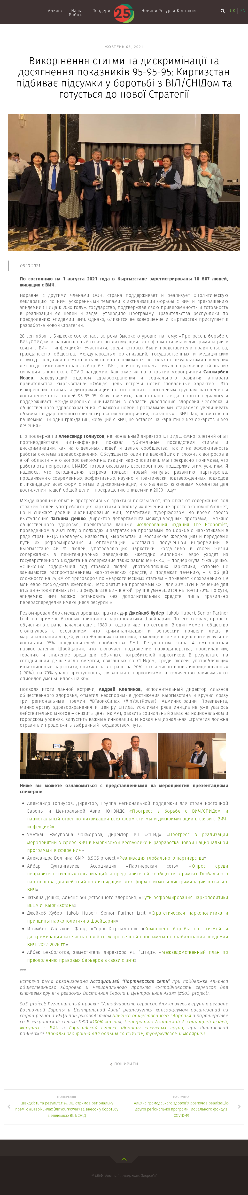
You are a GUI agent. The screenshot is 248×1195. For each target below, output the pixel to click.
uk (232, 11)
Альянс (55, 11)
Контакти (185, 11)
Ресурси (166, 11)
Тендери (101, 11)
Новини (149, 11)
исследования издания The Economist (181, 524)
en (243, 11)
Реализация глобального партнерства (161, 858)
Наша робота (76, 13)
